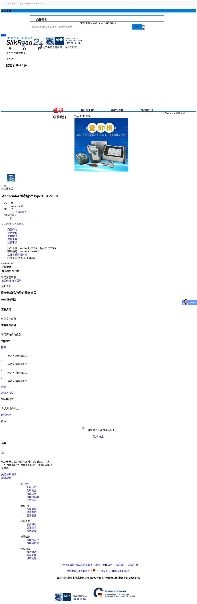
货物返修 (31, 515)
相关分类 (6, 280)
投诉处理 (31, 558)
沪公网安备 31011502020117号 (113, 571)
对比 (3, 387)
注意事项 (12, 242)
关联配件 (12, 236)
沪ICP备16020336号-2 (79, 571)
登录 (58, 111)
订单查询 (31, 512)
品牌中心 (133, 564)
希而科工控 (33, 539)
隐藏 (3, 347)
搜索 (137, 26)
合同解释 (31, 509)
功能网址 (147, 110)
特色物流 (31, 531)
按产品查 (117, 110)
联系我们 (59, 117)
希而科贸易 (33, 543)
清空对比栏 (7, 392)
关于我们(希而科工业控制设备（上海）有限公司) (86, 564)
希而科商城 (38, 3)
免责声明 (31, 500)
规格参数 (12, 232)
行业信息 (31, 493)
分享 (3, 186)
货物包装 (31, 527)
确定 (3, 35)
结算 (16, 58)
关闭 (3, 474)
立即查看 (12, 474)
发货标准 (31, 524)
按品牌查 (87, 110)
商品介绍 (12, 229)
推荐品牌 (17, 280)
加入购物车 (18, 224)
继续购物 (6, 414)
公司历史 (31, 487)
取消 (95, 436)
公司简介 (31, 490)
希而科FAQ (33, 497)
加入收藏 (11, 3)
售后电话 (31, 552)
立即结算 (17, 414)
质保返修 (31, 555)
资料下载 (12, 239)
